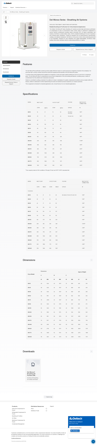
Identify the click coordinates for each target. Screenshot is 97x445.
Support (52, 406)
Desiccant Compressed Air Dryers (18, 409)
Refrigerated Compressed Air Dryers (19, 413)
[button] (59, 64)
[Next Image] (44, 35)
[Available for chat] (93, 441)
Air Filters (14, 418)
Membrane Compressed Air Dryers (18, 421)
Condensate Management (18, 424)
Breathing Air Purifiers (17, 416)
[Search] (72, 3)
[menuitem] (6, 7)
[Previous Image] (13, 35)
